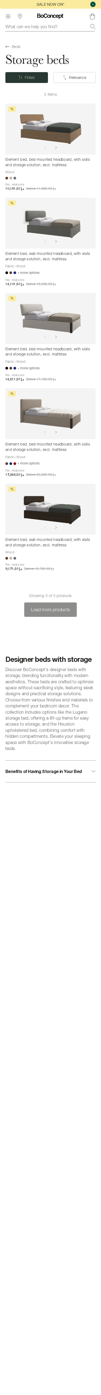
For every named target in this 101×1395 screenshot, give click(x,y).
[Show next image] (56, 147)
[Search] (93, 27)
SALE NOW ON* (50, 4)
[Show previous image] (45, 147)
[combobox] (50, 26)
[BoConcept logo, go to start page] (50, 16)
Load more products (50, 609)
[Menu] (8, 16)
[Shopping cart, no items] (92, 16)
